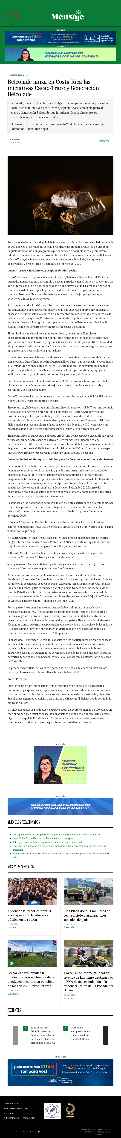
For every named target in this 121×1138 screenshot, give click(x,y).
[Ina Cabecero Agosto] (60, 38)
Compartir (103, 141)
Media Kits (9, 1113)
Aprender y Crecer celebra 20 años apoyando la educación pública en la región (30, 915)
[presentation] (15, 1035)
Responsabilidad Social (18, 75)
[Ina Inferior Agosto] (60, 1072)
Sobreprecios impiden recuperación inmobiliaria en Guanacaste (48, 842)
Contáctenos (29, 1118)
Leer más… (13, 927)
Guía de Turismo (11, 1118)
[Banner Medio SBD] (60, 806)
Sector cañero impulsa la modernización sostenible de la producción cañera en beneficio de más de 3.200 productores (31, 979)
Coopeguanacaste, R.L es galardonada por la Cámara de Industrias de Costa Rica (56, 834)
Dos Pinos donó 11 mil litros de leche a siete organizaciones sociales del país (87, 915)
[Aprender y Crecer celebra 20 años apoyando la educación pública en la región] (32, 891)
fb (23, 1132)
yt (31, 1132)
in (39, 1132)
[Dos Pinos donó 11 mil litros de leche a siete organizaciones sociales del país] (88, 891)
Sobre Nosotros (11, 1103)
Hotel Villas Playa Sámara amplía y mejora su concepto (43, 838)
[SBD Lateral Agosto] (60, 764)
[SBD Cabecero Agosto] (60, 54)
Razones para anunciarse (16, 1108)
